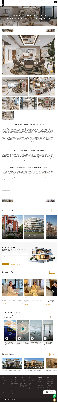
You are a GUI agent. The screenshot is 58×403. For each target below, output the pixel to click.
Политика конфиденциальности (15, 264)
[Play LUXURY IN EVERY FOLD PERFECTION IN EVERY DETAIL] (48, 330)
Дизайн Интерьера (14, 377)
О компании (4, 379)
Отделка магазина (23, 383)
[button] (50, 210)
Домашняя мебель (32, 379)
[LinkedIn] (52, 399)
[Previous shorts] (48, 317)
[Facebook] (48, 399)
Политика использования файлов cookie (6, 392)
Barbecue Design (22, 386)
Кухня (30, 388)
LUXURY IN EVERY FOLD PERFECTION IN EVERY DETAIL (47, 343)
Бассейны (39, 382)
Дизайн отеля (13, 384)
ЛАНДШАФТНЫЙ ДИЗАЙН (41, 379)
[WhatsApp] (54, 396)
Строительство (4, 380)
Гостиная (30, 387)
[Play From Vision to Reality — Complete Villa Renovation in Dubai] (10, 330)
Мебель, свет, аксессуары (49, 385)
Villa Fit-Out (22, 379)
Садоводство (40, 381)
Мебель (30, 377)
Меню (3, 377)
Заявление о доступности (4, 394)
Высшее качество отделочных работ (50, 381)
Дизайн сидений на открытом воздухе (23, 388)
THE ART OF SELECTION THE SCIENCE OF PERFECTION (35, 343)
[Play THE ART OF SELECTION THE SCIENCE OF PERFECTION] (36, 330)
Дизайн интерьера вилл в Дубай (50, 379)
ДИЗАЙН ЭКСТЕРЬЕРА (14, 383)
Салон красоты (13, 389)
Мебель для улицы (32, 380)
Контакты (3, 384)
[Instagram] (46, 399)
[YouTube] (43, 399)
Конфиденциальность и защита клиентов (6, 388)
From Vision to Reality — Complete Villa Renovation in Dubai (9, 343)
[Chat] (54, 400)
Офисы (30, 383)
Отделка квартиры (23, 380)
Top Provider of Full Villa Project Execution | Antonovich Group (22, 343)
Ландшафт (40, 377)
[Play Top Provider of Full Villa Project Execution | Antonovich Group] (23, 330)
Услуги (48, 377)
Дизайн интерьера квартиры (14, 381)
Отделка (21, 377)
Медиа (3, 383)
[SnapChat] (50, 399)
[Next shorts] (51, 317)
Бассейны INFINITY (41, 387)
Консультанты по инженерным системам (24, 385)
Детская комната (32, 384)
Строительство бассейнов (40, 385)
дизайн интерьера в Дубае (44, 173)
